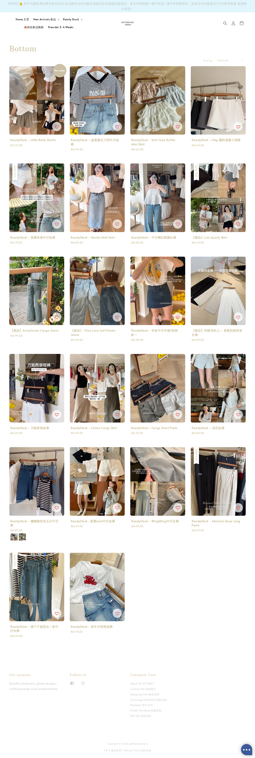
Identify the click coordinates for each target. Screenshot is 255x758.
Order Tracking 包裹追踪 (145, 710)
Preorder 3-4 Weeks (61, 27)
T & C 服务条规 (112, 750)
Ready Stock (71, 19)
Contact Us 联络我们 (143, 689)
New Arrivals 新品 (44, 19)
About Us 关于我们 (142, 683)
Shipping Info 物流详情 (144, 694)
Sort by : (208, 60)
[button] (225, 23)
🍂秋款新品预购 (33, 27)
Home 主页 (22, 19)
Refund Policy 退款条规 (137, 750)
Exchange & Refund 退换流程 (148, 700)
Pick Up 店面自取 (140, 716)
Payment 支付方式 (141, 705)
